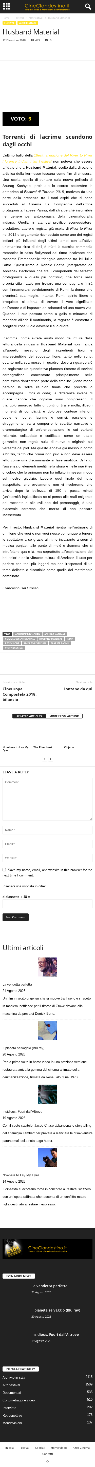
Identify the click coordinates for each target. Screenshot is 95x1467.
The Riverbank (42, 747)
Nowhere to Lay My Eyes (16, 748)
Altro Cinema (81, 1448)
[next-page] (50, 758)
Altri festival (36, 17)
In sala (9, 1448)
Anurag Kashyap (54, 634)
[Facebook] (8, 53)
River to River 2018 (35, 643)
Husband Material (50, 638)
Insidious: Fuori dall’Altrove (22, 1111)
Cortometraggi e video (19, 1400)
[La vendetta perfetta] (47, 966)
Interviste (9, 1408)
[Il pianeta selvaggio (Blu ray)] (47, 1030)
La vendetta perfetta (17, 984)
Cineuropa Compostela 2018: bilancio (19, 694)
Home (6, 17)
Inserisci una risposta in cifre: (24, 886)
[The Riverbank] (47, 734)
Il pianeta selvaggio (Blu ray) (23, 1048)
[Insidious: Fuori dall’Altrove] (47, 1094)
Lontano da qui (78, 688)
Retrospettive (12, 1415)
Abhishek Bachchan (27, 634)
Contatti (47, 1454)
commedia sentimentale (20, 638)
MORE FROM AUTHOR (64, 716)
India (70, 638)
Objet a (69, 747)
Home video (59, 1448)
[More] (54, 53)
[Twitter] (19, 53)
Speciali (40, 1448)
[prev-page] (44, 758)
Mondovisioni (12, 1423)
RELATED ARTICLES (29, 716)
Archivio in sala (14, 1377)
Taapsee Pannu (60, 643)
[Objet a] (78, 734)
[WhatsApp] (42, 53)
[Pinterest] (31, 53)
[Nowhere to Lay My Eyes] (17, 734)
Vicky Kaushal (14, 648)
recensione (12, 643)
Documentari (12, 1393)
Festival (19, 17)
